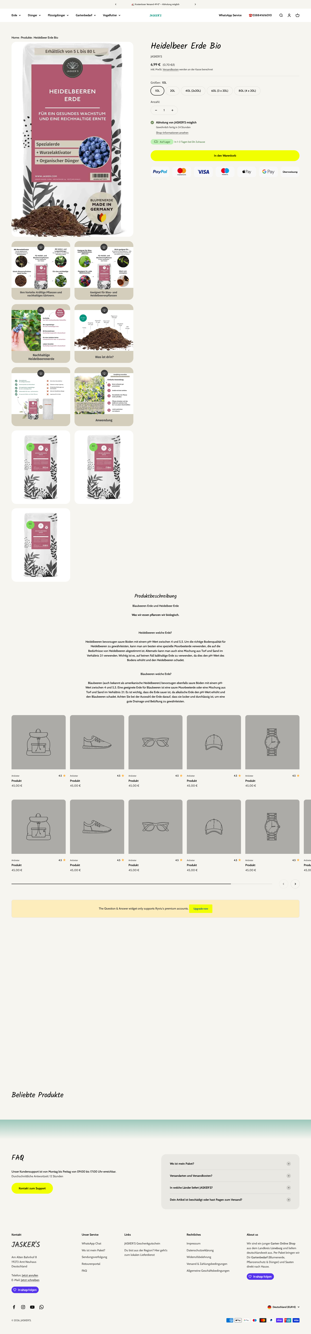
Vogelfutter (110, 15)
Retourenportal (91, 1264)
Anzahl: (155, 102)
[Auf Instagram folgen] (23, 1307)
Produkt (17, 780)
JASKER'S (156, 56)
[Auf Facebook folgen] (14, 1307)
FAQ (84, 1270)
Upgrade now (200, 908)
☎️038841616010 (260, 15)
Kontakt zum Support (32, 1188)
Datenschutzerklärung (200, 1250)
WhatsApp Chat (91, 1243)
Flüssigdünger (56, 15)
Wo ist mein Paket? (93, 1250)
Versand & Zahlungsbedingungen (207, 1264)
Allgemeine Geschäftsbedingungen (208, 1270)
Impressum (193, 1243)
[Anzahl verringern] (156, 110)
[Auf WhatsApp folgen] (41, 1307)
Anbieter (15, 775)
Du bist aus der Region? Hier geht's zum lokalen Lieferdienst (145, 1253)
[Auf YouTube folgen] (32, 1307)
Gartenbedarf (84, 15)
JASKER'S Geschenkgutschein (142, 1243)
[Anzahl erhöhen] (172, 110)
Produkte (26, 37)
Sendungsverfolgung (94, 1257)
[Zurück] (115, 4)
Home (15, 37)
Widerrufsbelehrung (199, 1257)
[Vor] (195, 4)
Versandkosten (171, 69)
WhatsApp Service (230, 15)
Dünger (32, 15)
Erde (14, 15)
